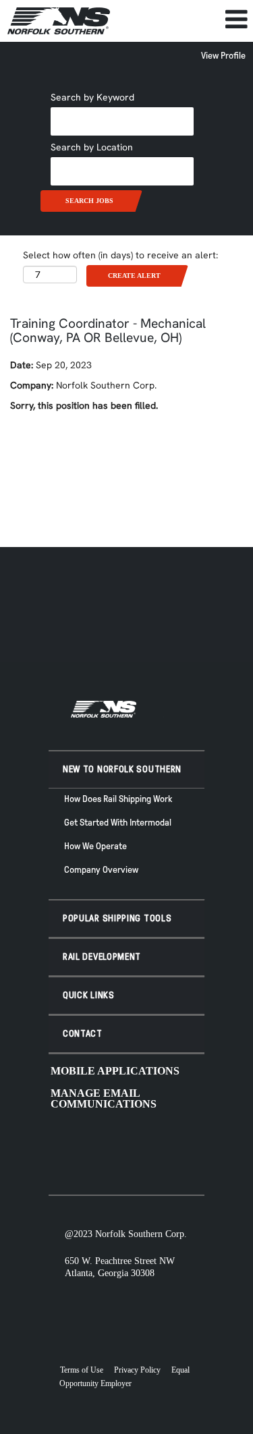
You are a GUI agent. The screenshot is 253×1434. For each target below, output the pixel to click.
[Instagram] (128, 1147)
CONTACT (83, 1034)
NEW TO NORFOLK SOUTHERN (122, 769)
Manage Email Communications (104, 1098)
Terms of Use (81, 1370)
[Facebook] (85, 1147)
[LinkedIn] (172, 1147)
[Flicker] (150, 1147)
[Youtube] (64, 1147)
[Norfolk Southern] (59, 21)
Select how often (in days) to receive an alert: (120, 255)
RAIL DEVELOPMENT (102, 957)
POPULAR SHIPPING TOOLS (117, 918)
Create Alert (134, 275)
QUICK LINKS (89, 995)
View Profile (223, 56)
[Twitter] (107, 1147)
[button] (185, 19)
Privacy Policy (137, 1370)
